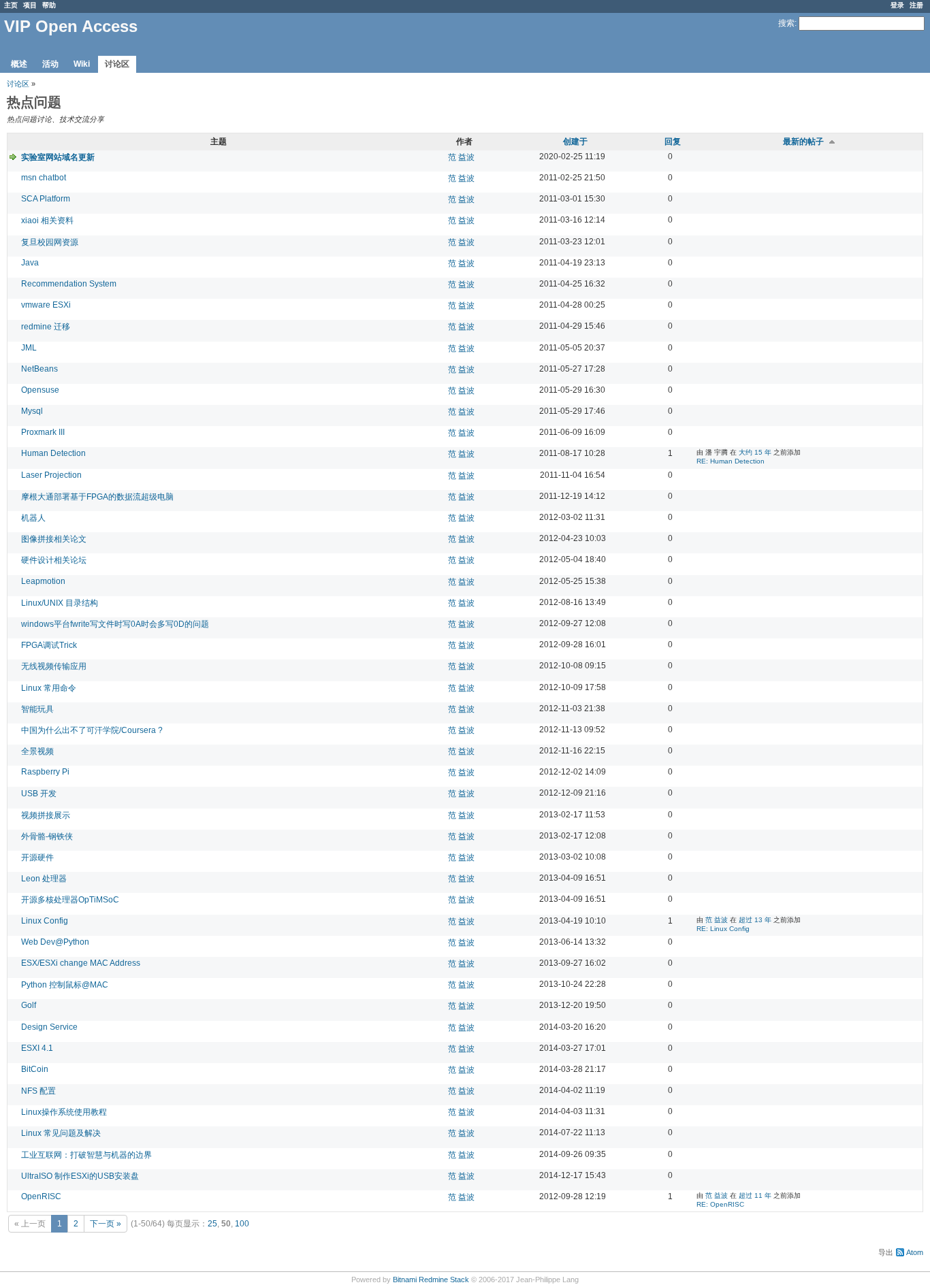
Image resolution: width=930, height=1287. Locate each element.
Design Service (49, 1027)
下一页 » (105, 1223)
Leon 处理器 (44, 878)
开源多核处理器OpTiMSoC (70, 900)
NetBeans (39, 369)
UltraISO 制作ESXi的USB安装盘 (80, 1176)
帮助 (49, 5)
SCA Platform (45, 198)
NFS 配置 (38, 1091)
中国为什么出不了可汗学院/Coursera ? (92, 730)
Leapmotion (43, 581)
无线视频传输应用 (53, 666)
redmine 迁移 (45, 326)
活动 (50, 64)
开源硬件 (37, 857)
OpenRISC (41, 1196)
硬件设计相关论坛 (53, 560)
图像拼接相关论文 (53, 539)
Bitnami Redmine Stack (431, 1279)
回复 (672, 141)
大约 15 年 (755, 452)
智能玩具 (37, 709)
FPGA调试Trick (49, 645)
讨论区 (117, 64)
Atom (914, 1252)
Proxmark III (43, 432)
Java (30, 262)
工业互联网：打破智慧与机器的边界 (86, 1155)
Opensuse (40, 390)
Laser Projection (51, 475)
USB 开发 (39, 793)
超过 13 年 (755, 920)
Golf (28, 1005)
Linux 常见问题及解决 (61, 1133)
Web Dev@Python (55, 942)
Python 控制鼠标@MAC (64, 985)
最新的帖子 (803, 141)
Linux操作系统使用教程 (64, 1112)
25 (212, 1223)
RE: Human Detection (730, 461)
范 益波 (461, 157)
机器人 (33, 518)
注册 (916, 5)
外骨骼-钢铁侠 (47, 836)
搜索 (786, 23)
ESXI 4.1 (37, 1048)
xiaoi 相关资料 (47, 220)
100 (242, 1223)
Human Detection (53, 453)
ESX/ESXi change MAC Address (80, 963)
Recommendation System (68, 284)
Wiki (82, 64)
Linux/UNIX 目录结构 (59, 603)
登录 (897, 5)
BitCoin (34, 1069)
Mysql (32, 411)
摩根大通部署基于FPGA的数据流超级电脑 (97, 497)
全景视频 (37, 751)
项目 (30, 5)
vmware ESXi (46, 305)
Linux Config (44, 921)
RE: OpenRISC (720, 1204)
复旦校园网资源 (49, 242)
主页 (11, 5)
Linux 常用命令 (48, 688)
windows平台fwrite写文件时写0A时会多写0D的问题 (115, 624)
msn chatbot (43, 177)
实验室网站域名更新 (58, 157)
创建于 (575, 141)
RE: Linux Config (723, 928)
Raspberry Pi (45, 772)
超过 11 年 (755, 1195)
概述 (19, 64)
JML (29, 348)
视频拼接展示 (45, 815)
